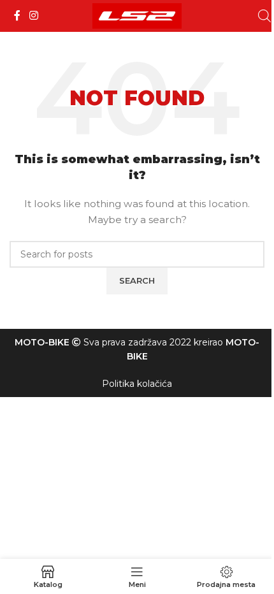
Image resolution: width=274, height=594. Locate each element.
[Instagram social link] (33, 15)
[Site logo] (137, 15)
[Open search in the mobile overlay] (264, 16)
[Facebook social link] (17, 15)
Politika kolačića (137, 383)
